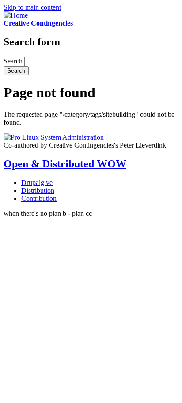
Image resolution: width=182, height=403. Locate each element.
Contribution (39, 198)
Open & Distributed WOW (65, 164)
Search (14, 61)
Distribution (37, 190)
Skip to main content (32, 7)
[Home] (16, 15)
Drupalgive (37, 182)
